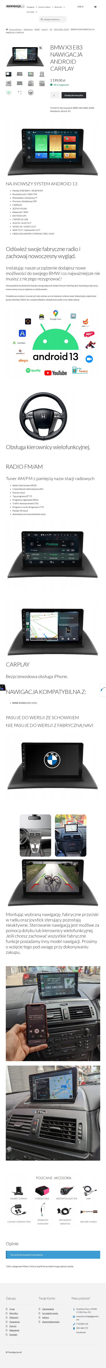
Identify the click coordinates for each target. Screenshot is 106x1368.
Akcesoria (58, 7)
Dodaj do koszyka (74, 95)
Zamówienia (48, 1309)
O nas (12, 1309)
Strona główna (15, 29)
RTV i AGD (30, 12)
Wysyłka (13, 1313)
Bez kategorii (66, 108)
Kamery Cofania (44, 7)
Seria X (45, 29)
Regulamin (14, 1330)
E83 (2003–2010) (61, 29)
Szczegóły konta (50, 1313)
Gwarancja (14, 1321)
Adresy (45, 1317)
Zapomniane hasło (50, 1321)
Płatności (13, 1317)
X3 (51, 29)
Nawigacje (30, 7)
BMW (37, 29)
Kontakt (13, 1334)
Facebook (81, 1332)
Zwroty (12, 1326)
